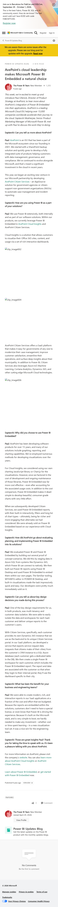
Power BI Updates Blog (13, 40)
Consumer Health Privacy (39, 901)
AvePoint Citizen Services (17, 181)
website (23, 757)
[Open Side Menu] (4, 33)
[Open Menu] (54, 41)
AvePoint (14, 140)
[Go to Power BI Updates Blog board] (8, 830)
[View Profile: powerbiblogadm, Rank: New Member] (8, 87)
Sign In (51, 33)
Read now (38, 53)
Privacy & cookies (26, 892)
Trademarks (7, 897)
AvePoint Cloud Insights (30, 223)
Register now (9, 23)
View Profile (21, 820)
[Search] (36, 33)
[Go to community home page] (20, 33)
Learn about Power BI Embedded (21, 771)
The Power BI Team (21, 85)
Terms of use (41, 892)
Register (43, 33)
